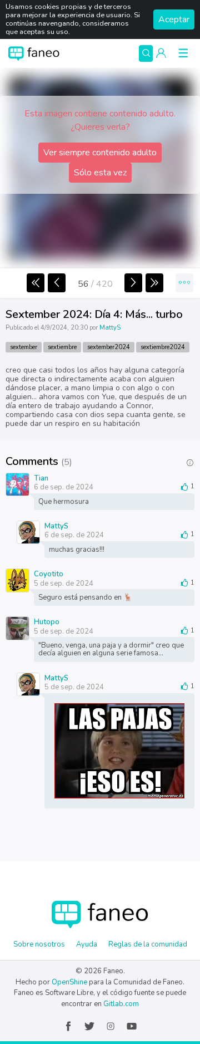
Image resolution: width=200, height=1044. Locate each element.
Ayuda (86, 944)
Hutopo (46, 621)
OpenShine (69, 982)
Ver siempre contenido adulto (100, 152)
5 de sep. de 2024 (63, 584)
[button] (161, 53)
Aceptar (173, 19)
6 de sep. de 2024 (63, 487)
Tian (41, 477)
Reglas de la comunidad (147, 944)
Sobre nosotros (39, 944)
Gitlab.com (121, 1004)
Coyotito (48, 573)
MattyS (110, 328)
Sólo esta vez (100, 172)
